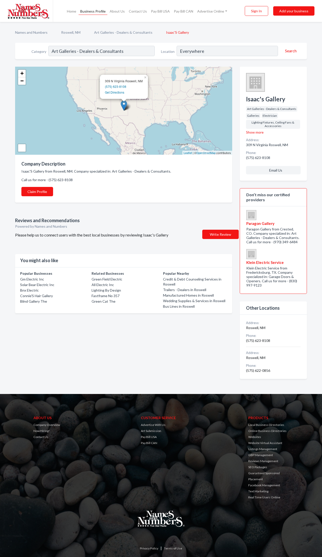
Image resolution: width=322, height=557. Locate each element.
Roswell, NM (70, 32)
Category (38, 51)
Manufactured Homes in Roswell (188, 295)
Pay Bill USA (160, 11)
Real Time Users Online (264, 497)
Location (168, 51)
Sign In (256, 11)
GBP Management (260, 455)
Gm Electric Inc (32, 279)
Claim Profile (37, 191)
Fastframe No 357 (105, 296)
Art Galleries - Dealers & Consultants (123, 32)
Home (71, 11)
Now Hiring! (41, 431)
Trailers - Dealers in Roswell (184, 290)
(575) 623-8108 (115, 86)
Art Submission (151, 431)
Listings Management (262, 449)
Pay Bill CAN (183, 11)
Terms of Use (173, 548)
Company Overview (46, 425)
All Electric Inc (103, 285)
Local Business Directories (266, 425)
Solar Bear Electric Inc (37, 285)
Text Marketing (258, 491)
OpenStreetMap (206, 153)
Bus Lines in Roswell (179, 306)
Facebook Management (264, 485)
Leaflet (188, 153)
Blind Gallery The (33, 301)
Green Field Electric (107, 279)
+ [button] (22, 73)
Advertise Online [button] (210, 11)
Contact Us (138, 11)
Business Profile (93, 11)
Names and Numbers (31, 32)
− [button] (22, 81)
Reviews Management (263, 461)
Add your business (293, 11)
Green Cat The (103, 301)
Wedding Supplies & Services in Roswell (194, 301)
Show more (255, 132)
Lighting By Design (106, 290)
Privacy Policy (149, 548)
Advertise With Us (153, 425)
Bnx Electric (29, 290)
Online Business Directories (267, 431)
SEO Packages (257, 467)
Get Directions (114, 92)
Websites (254, 437)
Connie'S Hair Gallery (36, 296)
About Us (117, 11)
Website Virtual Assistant (265, 443)
